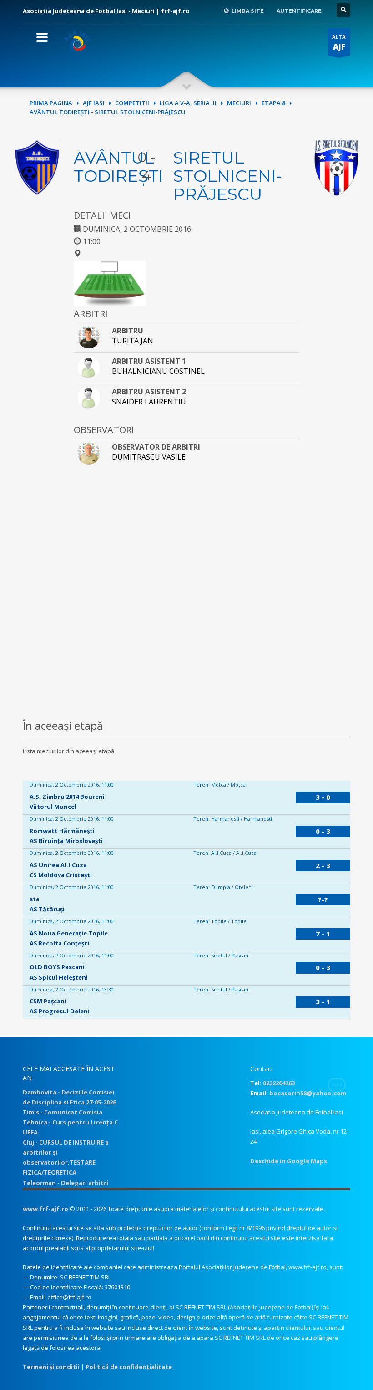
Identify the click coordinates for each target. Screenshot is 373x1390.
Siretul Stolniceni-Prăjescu (227, 176)
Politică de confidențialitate (129, 1367)
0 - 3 (323, 831)
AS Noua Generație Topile (69, 933)
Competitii (132, 103)
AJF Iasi (94, 103)
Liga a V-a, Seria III (188, 103)
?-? (323, 899)
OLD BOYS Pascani (57, 967)
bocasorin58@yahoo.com (307, 1093)
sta (35, 899)
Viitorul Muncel (53, 806)
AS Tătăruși (47, 909)
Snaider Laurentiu (149, 402)
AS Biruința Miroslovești (66, 841)
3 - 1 (323, 1001)
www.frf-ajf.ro (45, 1209)
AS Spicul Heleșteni (59, 977)
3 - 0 (323, 797)
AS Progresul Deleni (60, 1011)
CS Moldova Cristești (61, 875)
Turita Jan (132, 341)
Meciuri (239, 103)
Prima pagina (51, 103)
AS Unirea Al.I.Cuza (58, 865)
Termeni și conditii (51, 1367)
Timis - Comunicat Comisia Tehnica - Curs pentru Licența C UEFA (70, 1122)
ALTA (339, 42)
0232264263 (279, 1083)
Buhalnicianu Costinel (158, 371)
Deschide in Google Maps (288, 1161)
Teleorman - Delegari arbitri (65, 1183)
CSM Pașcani (48, 1001)
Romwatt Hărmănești (62, 831)
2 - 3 (323, 865)
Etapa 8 (273, 103)
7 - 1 (323, 933)
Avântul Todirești (118, 167)
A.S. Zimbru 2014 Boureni (67, 796)
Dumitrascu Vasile (149, 457)
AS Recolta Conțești (59, 943)
